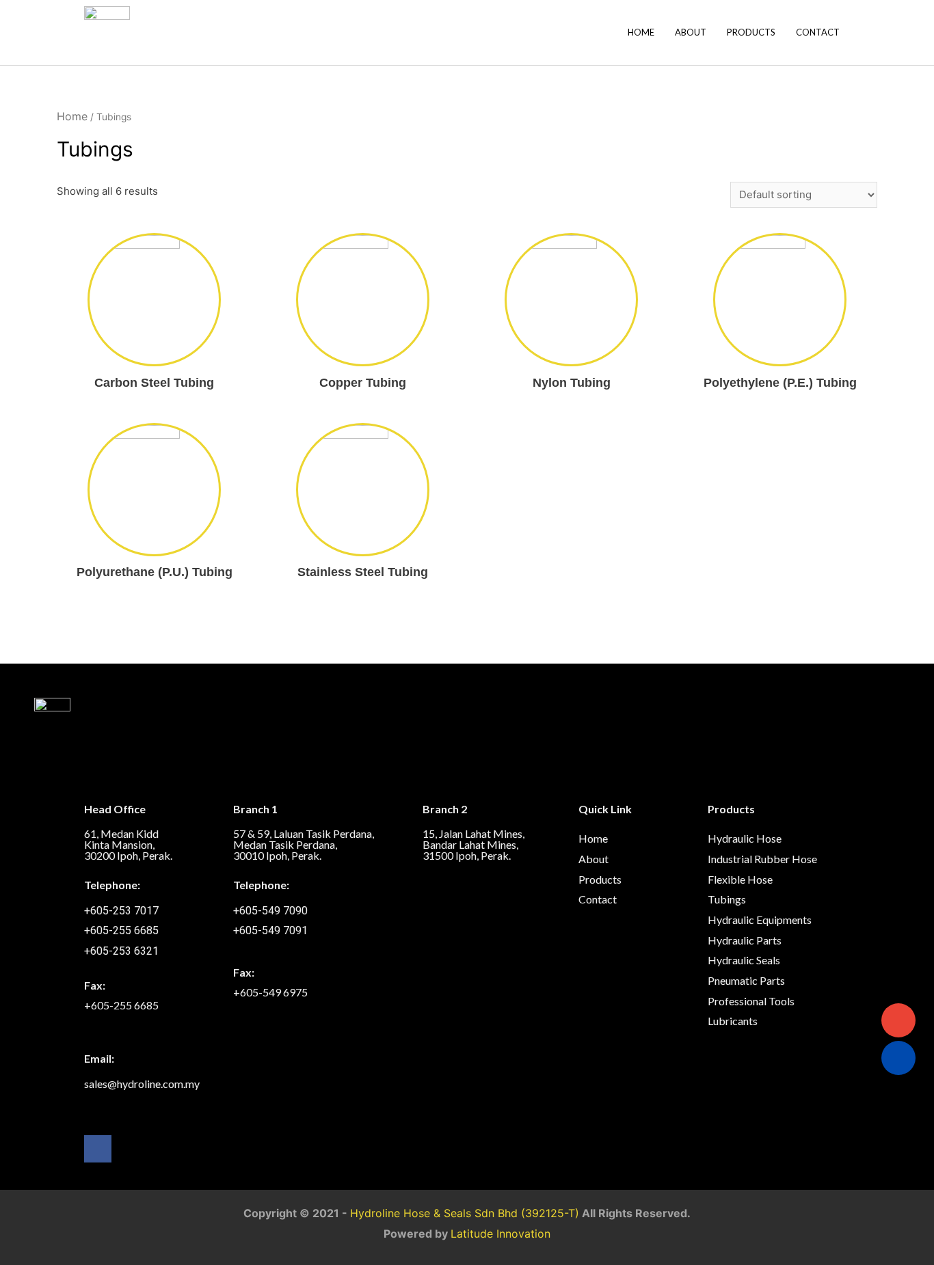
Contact (818, 32)
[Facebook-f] (97, 1148)
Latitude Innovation (500, 1233)
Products (751, 32)
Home (641, 32)
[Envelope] (898, 1020)
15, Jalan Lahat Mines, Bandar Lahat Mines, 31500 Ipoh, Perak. (473, 844)
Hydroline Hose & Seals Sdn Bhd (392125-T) (464, 1213)
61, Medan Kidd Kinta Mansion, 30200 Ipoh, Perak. (128, 844)
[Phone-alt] (898, 1058)
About (690, 32)
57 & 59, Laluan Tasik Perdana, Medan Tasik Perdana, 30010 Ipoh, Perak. (303, 844)
